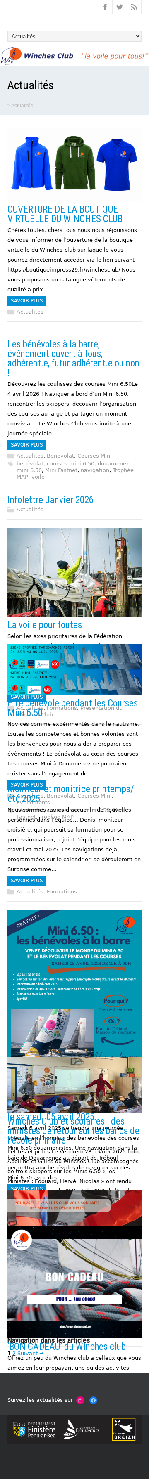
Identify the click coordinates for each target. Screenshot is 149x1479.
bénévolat (30, 464)
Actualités (30, 312)
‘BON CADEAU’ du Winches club (66, 1346)
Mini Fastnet (61, 470)
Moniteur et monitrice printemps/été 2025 (70, 794)
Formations (62, 891)
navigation (95, 470)
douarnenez (113, 464)
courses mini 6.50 (70, 464)
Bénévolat (60, 456)
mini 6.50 (29, 470)
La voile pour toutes (44, 625)
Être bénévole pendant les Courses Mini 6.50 (72, 708)
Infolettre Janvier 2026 (50, 500)
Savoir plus (27, 301)
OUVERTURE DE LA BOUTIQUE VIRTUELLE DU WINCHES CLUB (65, 214)
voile (38, 477)
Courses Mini (94, 456)
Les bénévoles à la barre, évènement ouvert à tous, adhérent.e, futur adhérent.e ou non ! (73, 358)
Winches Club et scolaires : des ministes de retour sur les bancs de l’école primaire (73, 1131)
